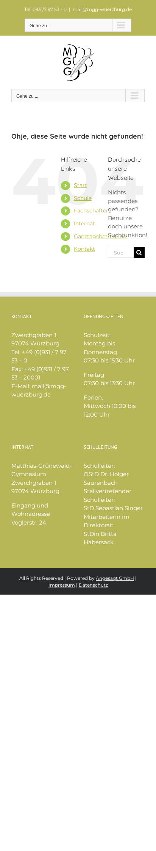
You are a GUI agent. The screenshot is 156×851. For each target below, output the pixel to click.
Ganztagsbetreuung (100, 236)
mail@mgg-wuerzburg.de (102, 9)
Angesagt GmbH (115, 578)
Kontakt (84, 248)
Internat (84, 223)
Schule (83, 198)
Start (80, 185)
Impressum (61, 585)
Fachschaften (91, 210)
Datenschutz (93, 585)
